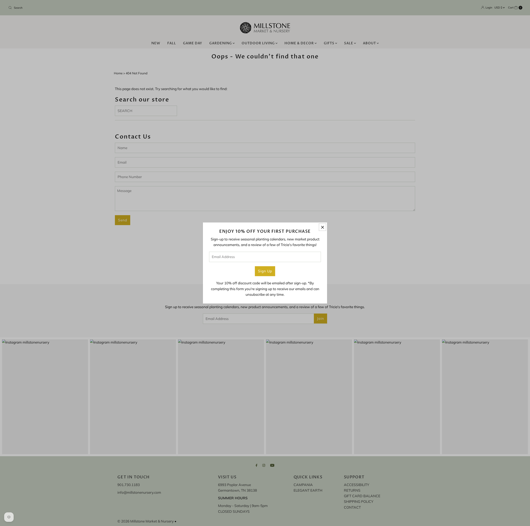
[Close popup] (322, 227)
